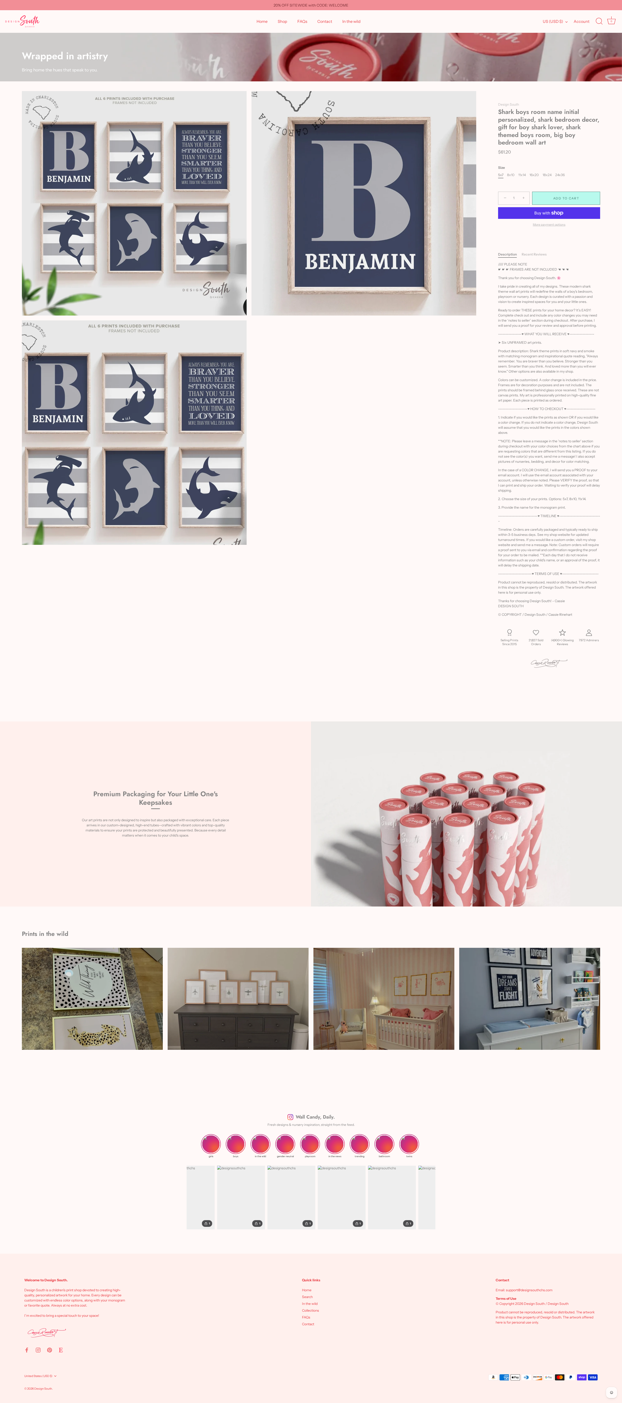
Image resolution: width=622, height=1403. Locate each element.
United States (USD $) (38, 1376)
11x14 (522, 175)
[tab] (510, 254)
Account (581, 21)
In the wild (351, 21)
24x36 (560, 175)
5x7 (500, 175)
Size (501, 168)
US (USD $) (553, 21)
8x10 (510, 175)
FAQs (302, 21)
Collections (310, 1310)
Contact (324, 21)
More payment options (549, 224)
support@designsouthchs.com (529, 1290)
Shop (282, 21)
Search (307, 1297)
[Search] (599, 21)
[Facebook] (26, 1349)
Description (507, 254)
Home (262, 21)
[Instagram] (38, 1349)
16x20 (534, 175)
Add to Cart (566, 198)
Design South (508, 104)
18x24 (547, 175)
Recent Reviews (534, 254)
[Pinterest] (49, 1349)
